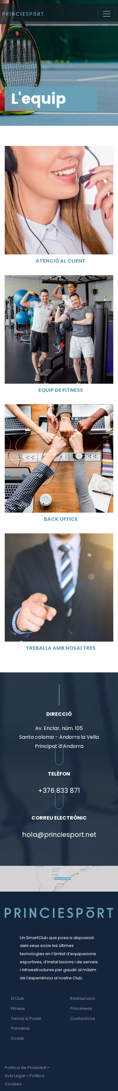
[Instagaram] (111, 1067)
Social (17, 1038)
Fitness (18, 1008)
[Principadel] (23, 14)
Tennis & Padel (26, 1018)
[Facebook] (105, 1067)
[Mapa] (59, 878)
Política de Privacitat (25, 1067)
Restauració (82, 998)
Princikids (20, 1028)
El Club (17, 998)
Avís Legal (15, 1075)
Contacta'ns (82, 1018)
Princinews (81, 1008)
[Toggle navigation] (106, 14)
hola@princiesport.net (59, 834)
